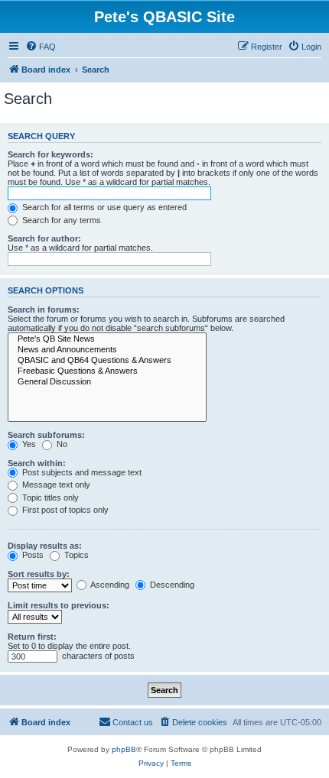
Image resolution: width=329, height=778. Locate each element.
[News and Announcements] (107, 350)
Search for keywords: (50, 154)
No (60, 444)
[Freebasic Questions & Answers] (107, 371)
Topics (75, 554)
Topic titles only (49, 497)
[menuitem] (40, 46)
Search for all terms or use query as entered (103, 207)
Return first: (32, 636)
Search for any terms (60, 220)
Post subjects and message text (81, 472)
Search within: (37, 463)
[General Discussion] (107, 382)
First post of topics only (64, 509)
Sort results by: (39, 574)
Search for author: (44, 238)
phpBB (124, 749)
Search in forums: (44, 309)
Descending (171, 584)
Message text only (55, 484)
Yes (28, 444)
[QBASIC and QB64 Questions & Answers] (107, 360)
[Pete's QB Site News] (107, 339)
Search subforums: (46, 434)
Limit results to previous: (58, 605)
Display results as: (45, 545)
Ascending (109, 584)
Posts (32, 554)
